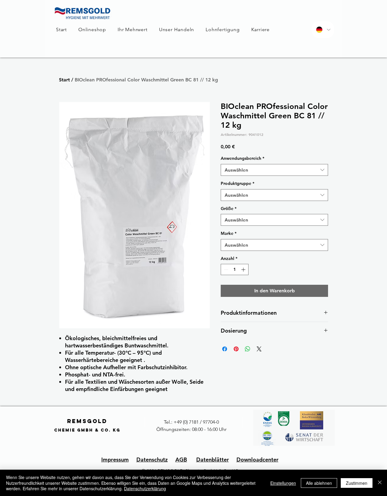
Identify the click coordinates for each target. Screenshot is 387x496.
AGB (181, 459)
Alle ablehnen (319, 483)
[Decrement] (225, 269)
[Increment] (244, 269)
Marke (228, 233)
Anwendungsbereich (242, 158)
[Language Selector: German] (323, 29)
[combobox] (274, 170)
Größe (228, 208)
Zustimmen (356, 483)
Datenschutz (152, 459)
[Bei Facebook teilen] (224, 349)
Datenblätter (212, 459)
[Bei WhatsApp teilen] (247, 349)
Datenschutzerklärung (145, 488)
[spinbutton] (234, 269)
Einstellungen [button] (283, 483)
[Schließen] (379, 483)
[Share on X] (259, 349)
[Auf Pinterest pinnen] (236, 349)
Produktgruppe (237, 183)
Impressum (115, 459)
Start (64, 80)
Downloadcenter (257, 459)
